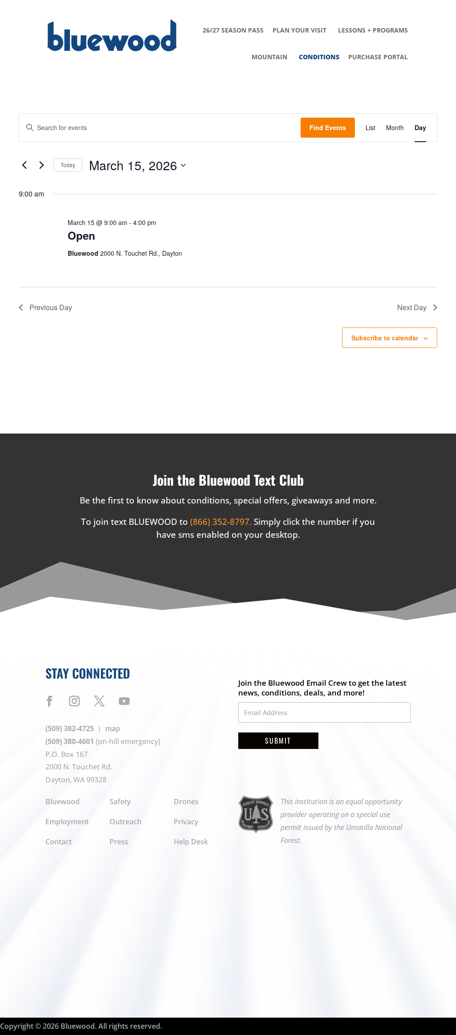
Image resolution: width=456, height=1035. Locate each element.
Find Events (327, 127)
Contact (58, 842)
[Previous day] (24, 165)
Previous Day (50, 307)
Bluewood (62, 801)
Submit (278, 740)
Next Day (412, 307)
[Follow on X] (99, 701)
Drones (186, 801)
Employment (67, 821)
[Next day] (41, 165)
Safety (120, 801)
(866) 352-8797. (222, 522)
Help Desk (191, 842)
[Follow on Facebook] (49, 701)
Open (81, 235)
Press (119, 842)
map (112, 728)
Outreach (126, 821)
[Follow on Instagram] (74, 701)
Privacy (186, 821)
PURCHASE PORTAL (378, 57)
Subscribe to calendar (384, 337)
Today (68, 164)
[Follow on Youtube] (124, 701)
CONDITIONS (319, 57)
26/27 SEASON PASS (233, 30)
